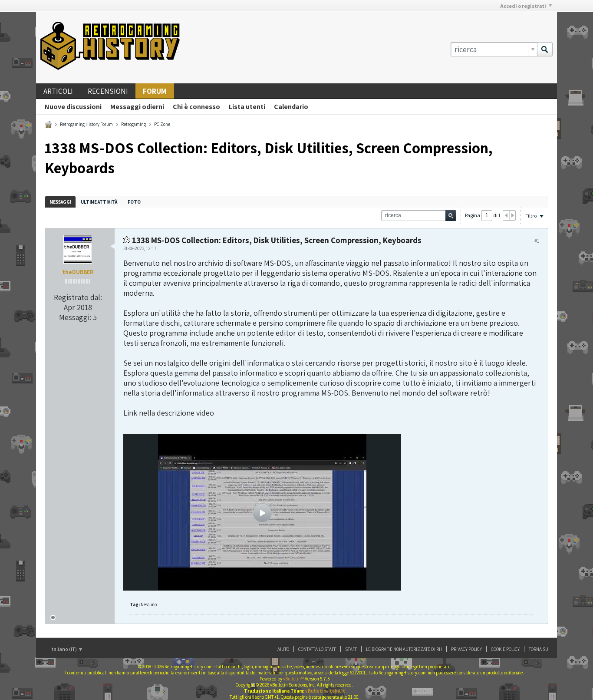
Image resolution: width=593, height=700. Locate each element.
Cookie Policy (505, 649)
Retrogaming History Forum (86, 124)
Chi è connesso (196, 106)
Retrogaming (133, 124)
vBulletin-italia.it (325, 691)
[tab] (60, 202)
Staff (351, 649)
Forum (155, 91)
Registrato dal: (78, 297)
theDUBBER (78, 272)
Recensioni (108, 91)
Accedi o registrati (523, 6)
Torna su (538, 649)
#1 (536, 241)
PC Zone (162, 124)
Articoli (58, 91)
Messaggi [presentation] (60, 202)
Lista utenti (247, 106)
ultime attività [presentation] (99, 202)
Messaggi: (75, 317)
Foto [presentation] (134, 202)
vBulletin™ (293, 679)
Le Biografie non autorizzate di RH (404, 649)
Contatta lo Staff (317, 649)
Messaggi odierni (137, 106)
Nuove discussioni (73, 106)
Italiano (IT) (64, 649)
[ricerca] (545, 49)
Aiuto (283, 649)
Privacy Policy (466, 649)
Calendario (291, 106)
